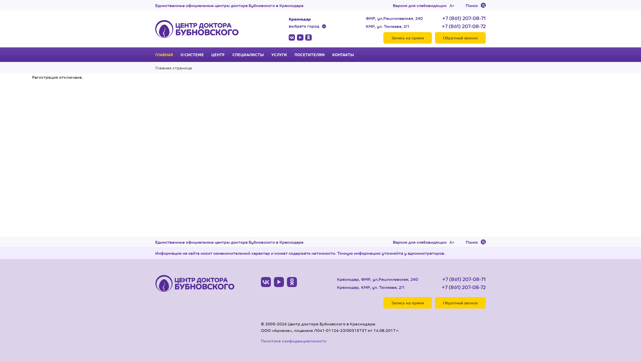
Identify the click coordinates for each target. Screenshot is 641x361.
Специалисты (248, 54)
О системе (192, 54)
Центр (218, 54)
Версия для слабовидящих (420, 5)
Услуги (279, 54)
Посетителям (309, 54)
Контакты (343, 54)
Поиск (472, 5)
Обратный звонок (460, 37)
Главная (164, 54)
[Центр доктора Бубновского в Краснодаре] (197, 29)
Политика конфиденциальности (294, 340)
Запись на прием (407, 37)
